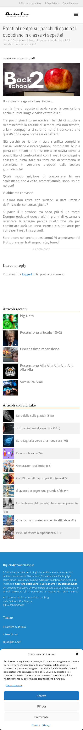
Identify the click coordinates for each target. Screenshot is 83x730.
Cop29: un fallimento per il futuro (38, 478)
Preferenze (41, 717)
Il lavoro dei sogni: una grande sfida (40, 491)
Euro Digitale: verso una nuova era (39, 440)
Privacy (46, 725)
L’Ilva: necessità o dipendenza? (36, 533)
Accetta (41, 696)
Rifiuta (41, 706)
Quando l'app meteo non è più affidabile (43, 520)
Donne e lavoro (26, 453)
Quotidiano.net (71, 3)
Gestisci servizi (14, 685)
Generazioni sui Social (30, 465)
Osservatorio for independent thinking (27, 597)
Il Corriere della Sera (30, 3)
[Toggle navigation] (76, 14)
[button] (77, 654)
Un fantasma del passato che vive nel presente (47, 503)
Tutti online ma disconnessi (34, 428)
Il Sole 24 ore (52, 3)
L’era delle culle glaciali (31, 415)
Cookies (35, 725)
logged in (28, 274)
